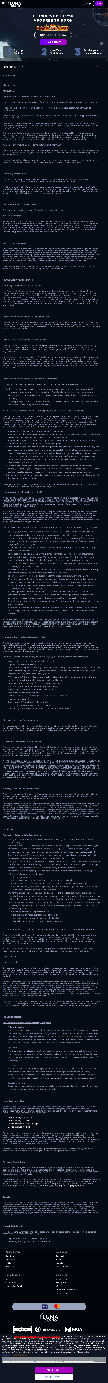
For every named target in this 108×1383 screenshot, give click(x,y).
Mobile (8, 1263)
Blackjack (60, 1256)
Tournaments (62, 1293)
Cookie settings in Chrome (20, 1117)
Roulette (59, 1259)
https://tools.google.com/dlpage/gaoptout (64, 1185)
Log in (89, 3)
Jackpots (9, 1266)
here (58, 96)
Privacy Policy (62, 1282)
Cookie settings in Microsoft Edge (23, 1123)
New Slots (9, 1256)
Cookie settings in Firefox (19, 1120)
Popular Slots (11, 1259)
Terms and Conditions (66, 1289)
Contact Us (10, 1282)
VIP (57, 1286)
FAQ (7, 1279)
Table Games (62, 1266)
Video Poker (61, 1263)
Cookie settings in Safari (19, 1127)
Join (99, 3)
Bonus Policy (61, 1279)
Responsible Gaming (14, 1286)
